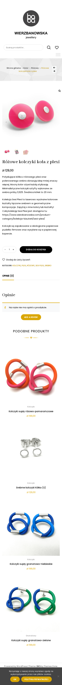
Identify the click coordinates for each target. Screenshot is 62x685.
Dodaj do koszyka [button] (31, 651)
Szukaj (47, 47)
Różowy (35, 68)
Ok (15, 679)
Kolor (25, 68)
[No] (58, 676)
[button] (16, 259)
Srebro (48, 265)
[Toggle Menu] (58, 54)
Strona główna (14, 68)
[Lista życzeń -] (57, 48)
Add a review (31, 317)
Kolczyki (16, 265)
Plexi (24, 265)
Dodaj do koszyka (36, 249)
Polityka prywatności (36, 679)
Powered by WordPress (15, 666)
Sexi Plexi (40, 265)
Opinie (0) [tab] (8, 275)
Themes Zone (50, 666)
